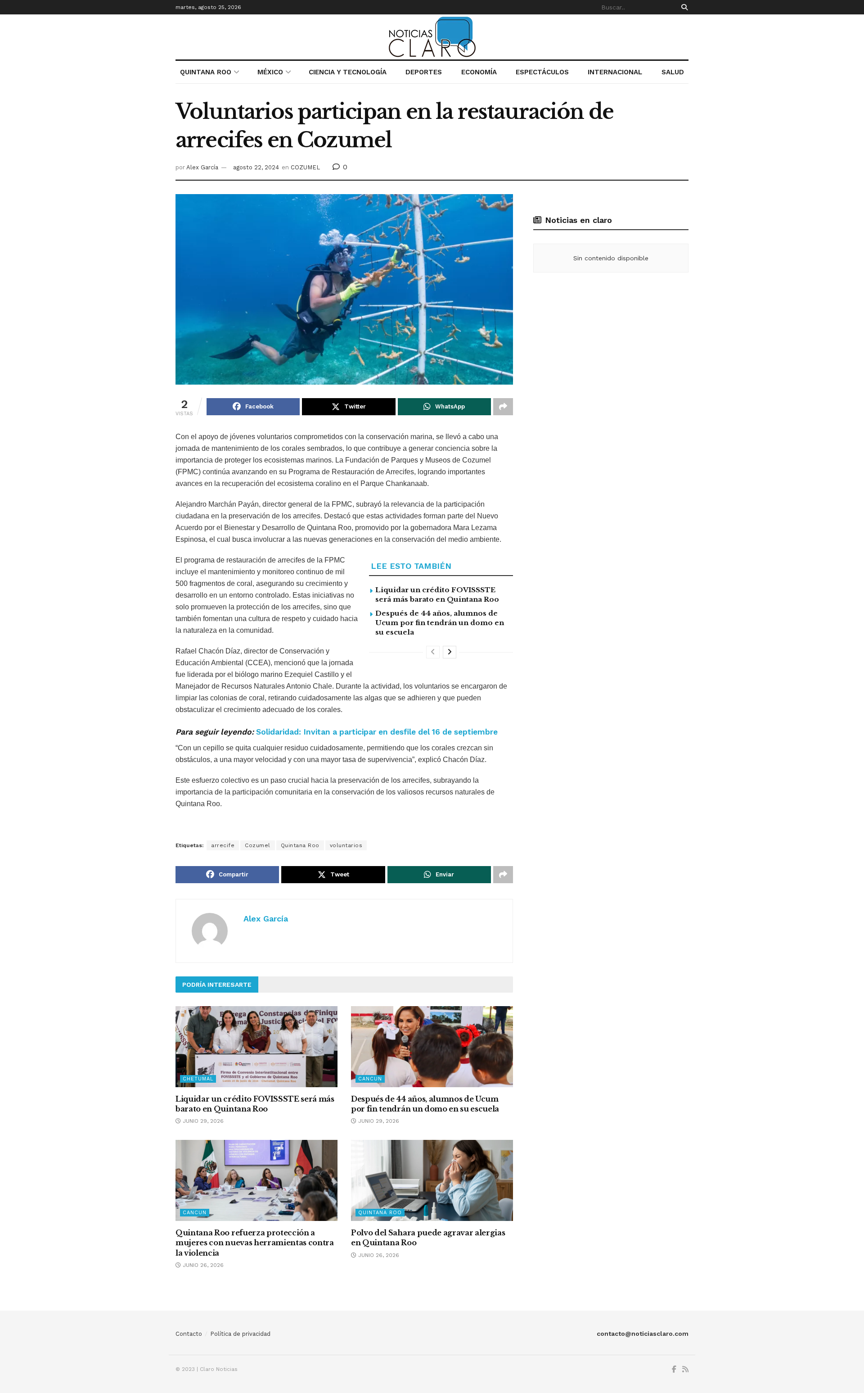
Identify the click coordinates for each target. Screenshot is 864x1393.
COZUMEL (305, 167)
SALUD (673, 72)
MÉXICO (270, 72)
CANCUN (370, 1079)
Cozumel (257, 845)
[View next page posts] (449, 652)
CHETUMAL (198, 1079)
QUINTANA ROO (205, 72)
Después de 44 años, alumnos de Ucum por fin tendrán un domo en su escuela (439, 622)
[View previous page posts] (433, 652)
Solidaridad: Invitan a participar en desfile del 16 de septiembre (377, 731)
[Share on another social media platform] (503, 406)
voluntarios (346, 845)
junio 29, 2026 (202, 1121)
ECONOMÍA (479, 72)
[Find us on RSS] (685, 1369)
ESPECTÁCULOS (542, 72)
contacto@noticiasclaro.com (642, 1333)
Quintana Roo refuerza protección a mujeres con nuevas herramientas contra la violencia (255, 1242)
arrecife (222, 845)
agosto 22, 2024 (256, 167)
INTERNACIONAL (615, 72)
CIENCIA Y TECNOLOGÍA (348, 72)
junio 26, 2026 (202, 1265)
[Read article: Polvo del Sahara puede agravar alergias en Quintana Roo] (432, 1180)
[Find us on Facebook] (674, 1369)
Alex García (202, 167)
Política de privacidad (240, 1333)
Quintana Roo (300, 845)
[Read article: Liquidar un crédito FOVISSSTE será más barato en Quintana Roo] (257, 1046)
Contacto (189, 1333)
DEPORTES (423, 72)
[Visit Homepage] (432, 37)
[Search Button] (683, 7)
